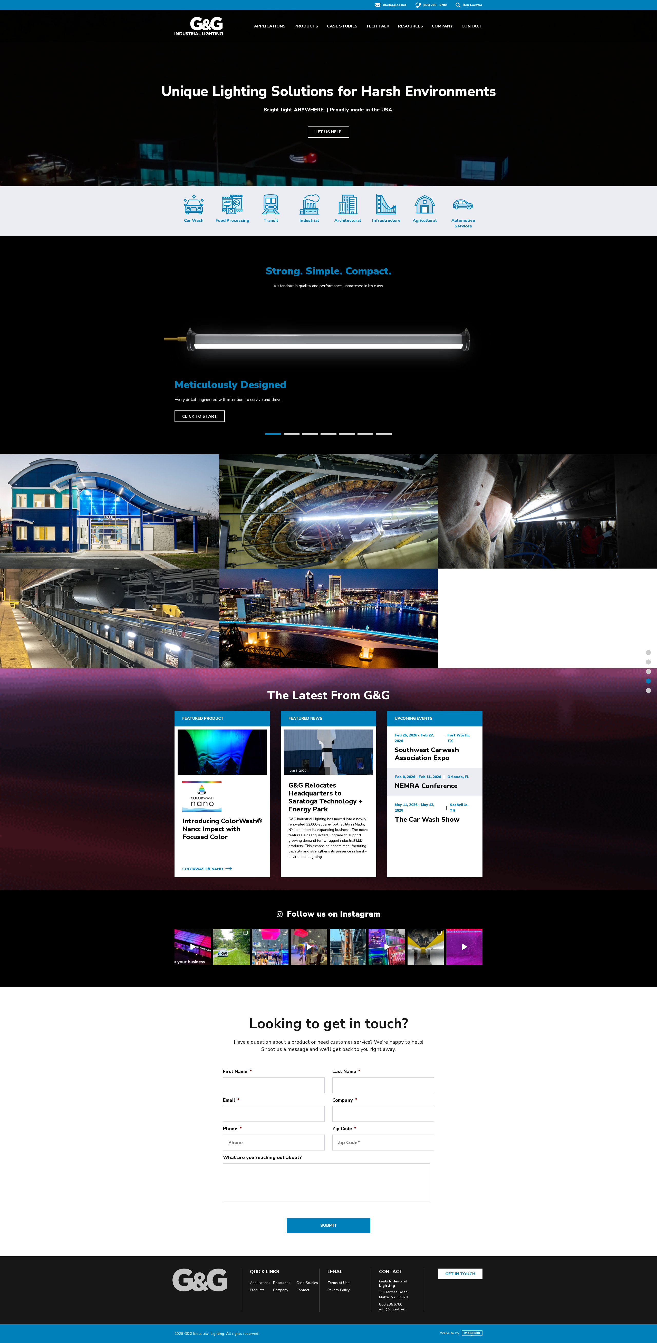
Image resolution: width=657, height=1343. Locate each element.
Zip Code (344, 1128)
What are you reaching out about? (262, 1157)
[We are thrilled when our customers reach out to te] (426, 947)
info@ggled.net (394, 5)
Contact (471, 26)
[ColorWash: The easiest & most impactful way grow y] (193, 947)
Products (306, 26)
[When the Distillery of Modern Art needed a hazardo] (348, 947)
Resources (410, 26)
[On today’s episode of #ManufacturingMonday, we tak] (464, 947)
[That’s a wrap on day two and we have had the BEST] (270, 947)
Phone (232, 1128)
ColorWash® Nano (202, 869)
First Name (237, 1071)
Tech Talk (377, 26)
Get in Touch (460, 1274)
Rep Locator (472, 5)
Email (231, 1100)
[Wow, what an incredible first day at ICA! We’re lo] (309, 947)
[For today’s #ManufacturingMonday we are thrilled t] (231, 947)
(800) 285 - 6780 (435, 5)
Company (442, 26)
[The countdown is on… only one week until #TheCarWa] (387, 947)
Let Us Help (328, 132)
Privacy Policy (338, 1290)
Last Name (346, 1071)
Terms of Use (338, 1282)
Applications (270, 26)
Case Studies (342, 26)
